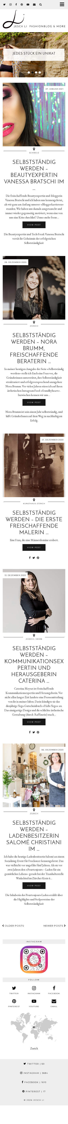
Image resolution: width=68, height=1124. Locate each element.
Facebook (35, 1082)
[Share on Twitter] (34, 558)
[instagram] (10, 4)
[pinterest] (22, 4)
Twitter (35, 1064)
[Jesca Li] (34, 17)
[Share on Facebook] (30, 558)
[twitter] (4, 4)
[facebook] (16, 4)
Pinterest (35, 1091)
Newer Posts (54, 925)
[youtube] (28, 4)
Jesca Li (38, 1100)
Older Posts (14, 925)
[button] (63, 5)
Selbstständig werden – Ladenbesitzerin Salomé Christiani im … (34, 836)
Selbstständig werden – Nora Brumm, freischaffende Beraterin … (34, 349)
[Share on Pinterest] (38, 558)
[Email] (34, 4)
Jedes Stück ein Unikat (34, 53)
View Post (34, 225)
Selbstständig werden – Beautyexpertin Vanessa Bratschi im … (34, 175)
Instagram (35, 1073)
